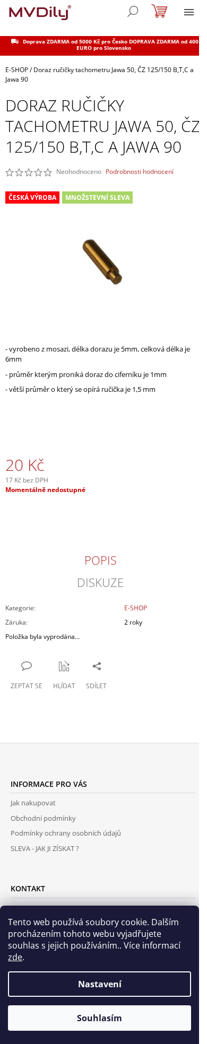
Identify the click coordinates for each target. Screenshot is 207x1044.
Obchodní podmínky (43, 818)
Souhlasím (99, 1018)
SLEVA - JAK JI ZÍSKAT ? (45, 848)
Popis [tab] (100, 560)
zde (15, 957)
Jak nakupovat (33, 803)
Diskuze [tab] (100, 582)
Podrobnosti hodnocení (140, 172)
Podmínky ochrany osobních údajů (66, 833)
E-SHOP (135, 607)
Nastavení (100, 984)
